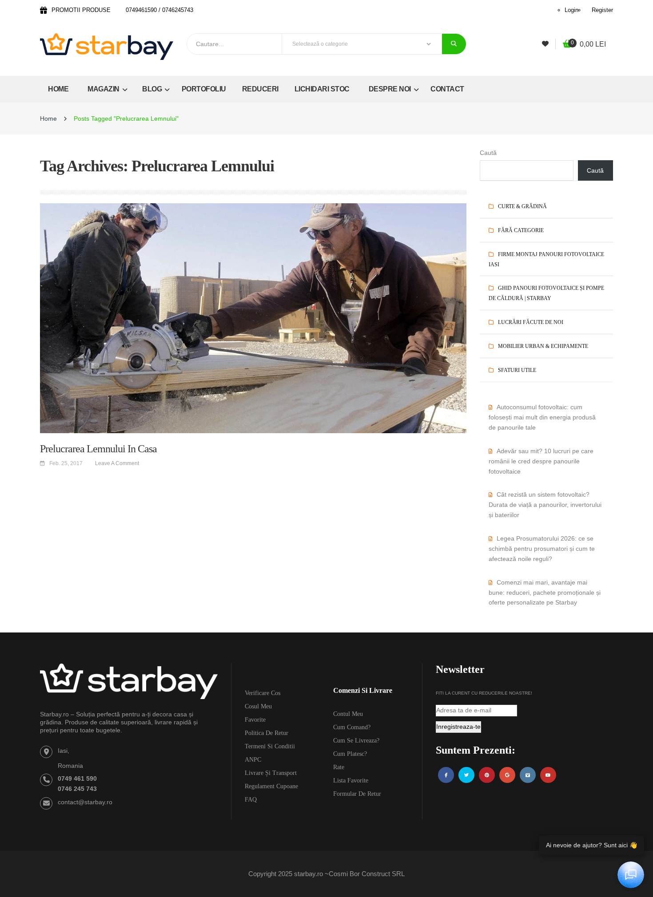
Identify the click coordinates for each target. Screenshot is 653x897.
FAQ (251, 799)
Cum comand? (351, 727)
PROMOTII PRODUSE (81, 10)
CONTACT (447, 89)
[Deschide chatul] (630, 874)
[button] (584, 44)
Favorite (255, 719)
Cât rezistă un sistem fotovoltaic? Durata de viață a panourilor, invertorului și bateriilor (545, 504)
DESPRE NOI (391, 89)
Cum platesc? (350, 754)
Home (48, 118)
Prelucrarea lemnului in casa (98, 448)
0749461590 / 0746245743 (159, 10)
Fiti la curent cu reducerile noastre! (484, 693)
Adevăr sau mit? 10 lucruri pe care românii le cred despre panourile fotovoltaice (541, 461)
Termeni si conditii (270, 746)
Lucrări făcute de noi (530, 322)
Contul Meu (348, 714)
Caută (488, 152)
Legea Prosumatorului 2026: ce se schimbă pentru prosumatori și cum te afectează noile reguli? (542, 548)
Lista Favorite (350, 780)
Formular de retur (357, 793)
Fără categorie (521, 230)
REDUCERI (260, 89)
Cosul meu (258, 706)
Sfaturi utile (517, 370)
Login (571, 10)
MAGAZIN (104, 89)
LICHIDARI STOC (322, 89)
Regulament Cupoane (271, 786)
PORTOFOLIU (204, 89)
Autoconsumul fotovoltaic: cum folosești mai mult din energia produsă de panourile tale (542, 417)
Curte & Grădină (522, 206)
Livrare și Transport (271, 773)
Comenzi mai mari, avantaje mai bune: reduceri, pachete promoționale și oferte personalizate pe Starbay (545, 592)
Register (602, 10)
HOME (58, 89)
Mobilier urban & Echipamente (543, 346)
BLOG (152, 89)
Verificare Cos (262, 693)
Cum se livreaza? (356, 740)
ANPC (253, 759)
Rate (338, 767)
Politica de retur (266, 733)
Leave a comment (117, 463)
